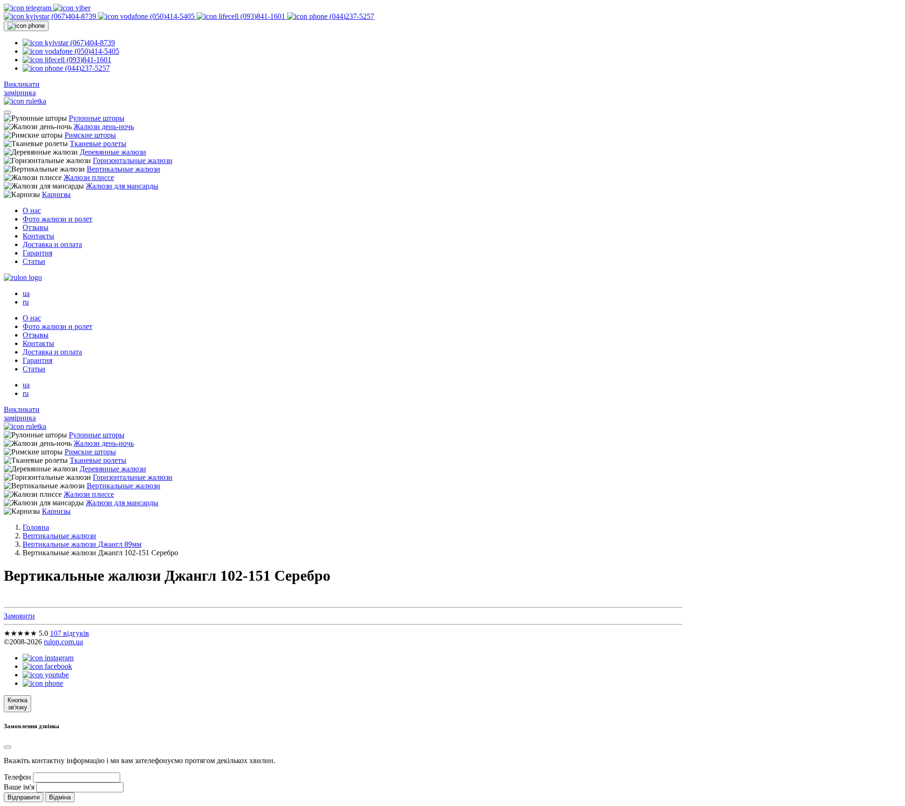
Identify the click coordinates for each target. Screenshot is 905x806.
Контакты (38, 236)
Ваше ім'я (19, 787)
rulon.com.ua (63, 642)
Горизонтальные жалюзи (133, 160)
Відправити (24, 797)
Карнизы (56, 194)
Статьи (34, 261)
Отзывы (36, 227)
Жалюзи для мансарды (122, 186)
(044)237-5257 (351, 16)
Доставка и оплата (52, 244)
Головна (36, 527)
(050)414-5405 (172, 16)
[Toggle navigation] (7, 112)
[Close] (7, 747)
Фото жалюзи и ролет (57, 219)
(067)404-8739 (73, 16)
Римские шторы (90, 135)
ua (26, 293)
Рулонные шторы (96, 118)
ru (26, 302)
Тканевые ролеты (98, 144)
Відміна (60, 797)
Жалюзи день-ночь (104, 127)
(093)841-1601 (263, 16)
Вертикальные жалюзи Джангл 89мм (82, 544)
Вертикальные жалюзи (123, 169)
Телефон (17, 777)
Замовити (19, 616)
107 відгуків (69, 633)
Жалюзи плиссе (89, 177)
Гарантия (37, 253)
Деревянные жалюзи (113, 152)
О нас (32, 210)
